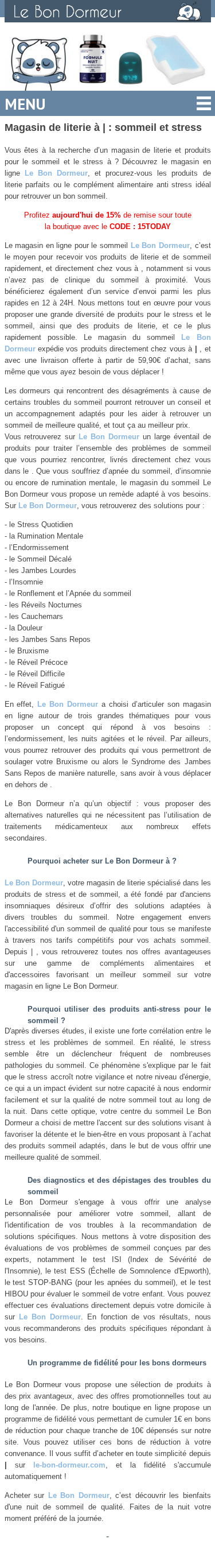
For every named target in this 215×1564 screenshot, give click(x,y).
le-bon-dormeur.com (69, 1465)
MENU (25, 104)
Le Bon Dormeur (56, 173)
